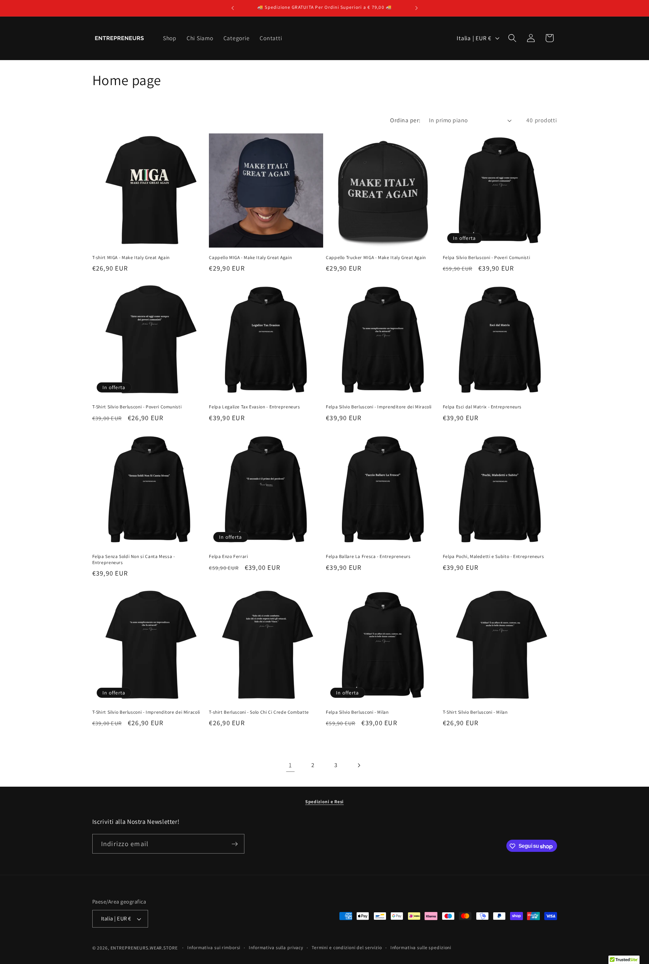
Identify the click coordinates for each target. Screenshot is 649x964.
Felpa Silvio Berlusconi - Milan (357, 712)
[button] (512, 38)
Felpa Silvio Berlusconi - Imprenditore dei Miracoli (379, 407)
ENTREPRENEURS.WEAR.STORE (144, 948)
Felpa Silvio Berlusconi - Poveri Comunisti (486, 257)
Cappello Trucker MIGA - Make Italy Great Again (376, 257)
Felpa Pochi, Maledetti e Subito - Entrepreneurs (493, 556)
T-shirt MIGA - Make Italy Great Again (131, 257)
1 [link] (290, 765)
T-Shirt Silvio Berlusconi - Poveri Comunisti (137, 407)
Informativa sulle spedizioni (421, 948)
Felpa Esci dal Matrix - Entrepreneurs (482, 407)
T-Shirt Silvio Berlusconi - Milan (475, 712)
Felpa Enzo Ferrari (228, 556)
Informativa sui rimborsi (213, 948)
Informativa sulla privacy (276, 948)
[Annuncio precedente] (232, 8)
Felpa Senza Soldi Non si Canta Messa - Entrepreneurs (133, 559)
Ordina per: (405, 120)
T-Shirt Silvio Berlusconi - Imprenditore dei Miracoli (146, 712)
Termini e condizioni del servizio (347, 948)
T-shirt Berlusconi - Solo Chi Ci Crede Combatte (259, 712)
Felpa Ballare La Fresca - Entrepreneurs (368, 556)
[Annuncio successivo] (416, 8)
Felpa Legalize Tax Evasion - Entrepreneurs (254, 407)
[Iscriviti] (234, 844)
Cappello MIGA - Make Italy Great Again (250, 257)
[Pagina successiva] (359, 765)
